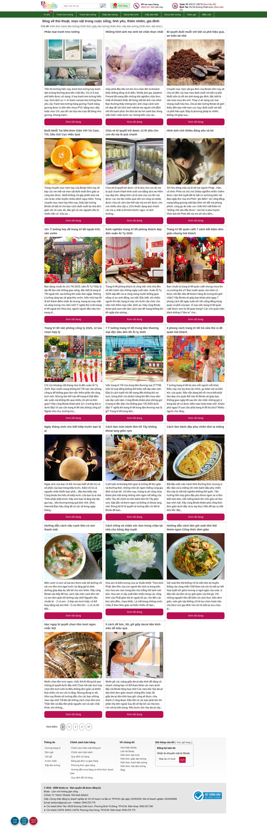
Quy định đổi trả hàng (82, 777)
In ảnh (47, 14)
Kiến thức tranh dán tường (64, 26)
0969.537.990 (148, 7)
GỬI (182, 759)
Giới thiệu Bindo (129, 747)
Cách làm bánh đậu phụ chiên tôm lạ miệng (195, 426)
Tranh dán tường (87, 14)
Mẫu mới (206, 14)
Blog (123, 770)
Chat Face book (24, 820)
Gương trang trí (53, 748)
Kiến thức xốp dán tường (124, 26)
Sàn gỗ (48, 756)
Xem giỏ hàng (184, 742)
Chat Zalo (15, 821)
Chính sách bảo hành (82, 752)
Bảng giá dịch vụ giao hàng (84, 761)
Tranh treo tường (64, 14)
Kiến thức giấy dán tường (95, 26)
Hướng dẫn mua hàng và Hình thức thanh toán (91, 771)
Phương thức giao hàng (83, 765)
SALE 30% (33, 821)
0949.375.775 (88, 802)
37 (88, 727)
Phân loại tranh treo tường (62, 31)
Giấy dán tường (110, 14)
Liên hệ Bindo (127, 751)
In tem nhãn (51, 761)
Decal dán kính (131, 14)
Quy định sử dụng (80, 756)
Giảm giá (191, 14)
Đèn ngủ (49, 752)
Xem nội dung (73, 122)
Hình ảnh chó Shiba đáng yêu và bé (190, 130)
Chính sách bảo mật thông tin (86, 748)
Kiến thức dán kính (150, 26)
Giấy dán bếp (151, 14)
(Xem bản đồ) (209, 4)
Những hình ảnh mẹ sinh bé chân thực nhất (134, 31)
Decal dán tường (172, 14)
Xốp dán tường (52, 765)
